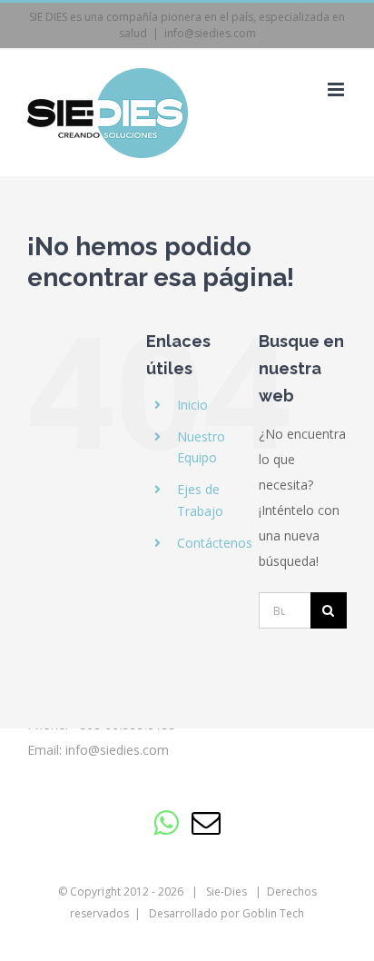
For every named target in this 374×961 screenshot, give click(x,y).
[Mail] (206, 822)
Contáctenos (214, 542)
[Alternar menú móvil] (337, 89)
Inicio (192, 404)
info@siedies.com (210, 33)
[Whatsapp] (165, 822)
